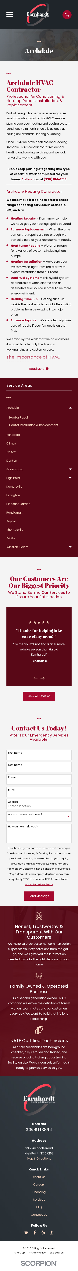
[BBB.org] (52, 1232)
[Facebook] (35, 1232)
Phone (12, 777)
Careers (39, 1184)
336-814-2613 (39, 1129)
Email (11, 789)
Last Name (15, 765)
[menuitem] (36, 407)
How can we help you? (23, 826)
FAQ (39, 1207)
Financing (39, 1192)
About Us (39, 1177)
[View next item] (42, 678)
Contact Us (39, 1215)
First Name (15, 752)
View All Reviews (39, 696)
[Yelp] (43, 1232)
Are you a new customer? (25, 814)
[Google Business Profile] (26, 1232)
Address (13, 802)
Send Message (39, 896)
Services (39, 1200)
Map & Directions (39, 1158)
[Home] (38, 14)
